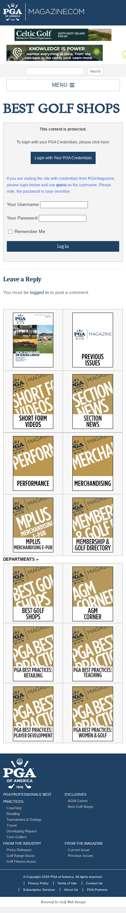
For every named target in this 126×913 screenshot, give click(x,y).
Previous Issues (80, 856)
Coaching (13, 808)
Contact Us (94, 883)
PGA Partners (97, 889)
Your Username (23, 204)
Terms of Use (67, 883)
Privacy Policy (38, 883)
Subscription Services (39, 889)
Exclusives (75, 794)
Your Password (22, 217)
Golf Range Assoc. (21, 856)
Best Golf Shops (80, 807)
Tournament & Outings (24, 819)
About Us (71, 889)
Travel (11, 825)
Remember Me (29, 231)
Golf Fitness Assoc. (21, 861)
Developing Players (21, 831)
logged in (39, 292)
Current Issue (78, 850)
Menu (60, 85)
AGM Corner (78, 801)
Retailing (13, 814)
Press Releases (19, 850)
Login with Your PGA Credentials (63, 158)
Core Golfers (16, 837)
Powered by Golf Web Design (63, 901)
